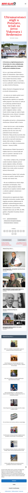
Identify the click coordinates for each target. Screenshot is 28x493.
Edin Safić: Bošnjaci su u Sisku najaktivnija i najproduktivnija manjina (14, 379)
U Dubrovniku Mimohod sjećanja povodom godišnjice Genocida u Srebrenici (13, 464)
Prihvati (14, 480)
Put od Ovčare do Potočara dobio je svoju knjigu (14, 422)
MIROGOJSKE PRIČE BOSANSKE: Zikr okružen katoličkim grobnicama (12, 328)
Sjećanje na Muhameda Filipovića (10, 309)
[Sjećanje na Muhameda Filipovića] (14, 300)
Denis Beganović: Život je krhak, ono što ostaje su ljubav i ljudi (14, 408)
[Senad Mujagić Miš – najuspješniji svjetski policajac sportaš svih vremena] (14, 259)
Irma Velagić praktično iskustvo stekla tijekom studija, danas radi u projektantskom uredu (14, 450)
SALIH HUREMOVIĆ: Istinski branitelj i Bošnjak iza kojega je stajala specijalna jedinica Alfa (13, 289)
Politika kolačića (8, 491)
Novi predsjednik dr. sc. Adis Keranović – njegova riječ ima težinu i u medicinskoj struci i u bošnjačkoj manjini (14, 394)
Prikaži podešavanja (14, 488)
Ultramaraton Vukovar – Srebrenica (11, 222)
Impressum (21, 491)
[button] (26, 467)
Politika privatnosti (15, 491)
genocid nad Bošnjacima (12, 218)
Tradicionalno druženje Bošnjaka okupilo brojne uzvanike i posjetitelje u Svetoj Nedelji (14, 435)
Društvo (16, 38)
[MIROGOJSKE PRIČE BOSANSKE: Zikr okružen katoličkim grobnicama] (14, 319)
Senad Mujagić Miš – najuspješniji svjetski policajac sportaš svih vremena (14, 269)
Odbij (14, 484)
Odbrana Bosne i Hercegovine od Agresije (12, 220)
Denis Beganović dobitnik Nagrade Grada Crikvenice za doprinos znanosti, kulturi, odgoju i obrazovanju (14, 364)
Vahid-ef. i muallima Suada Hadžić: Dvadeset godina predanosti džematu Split (14, 349)
